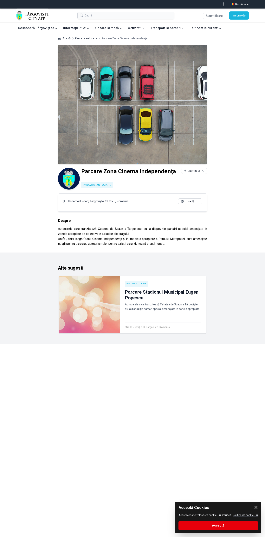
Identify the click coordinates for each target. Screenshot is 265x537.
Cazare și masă (107, 28)
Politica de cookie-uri (245, 515)
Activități (135, 28)
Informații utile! (75, 28)
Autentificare (214, 16)
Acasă (67, 38)
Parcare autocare (86, 38)
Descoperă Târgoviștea (36, 28)
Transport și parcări (166, 28)
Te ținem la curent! (204, 28)
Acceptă (218, 525)
